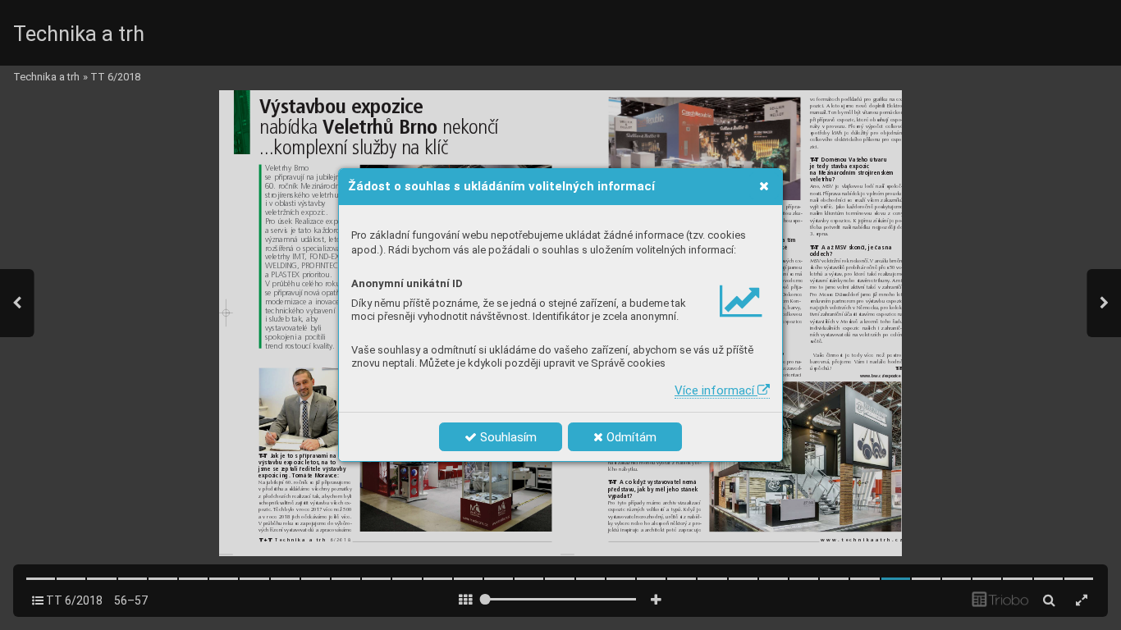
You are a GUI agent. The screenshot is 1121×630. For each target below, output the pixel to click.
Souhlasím (507, 437)
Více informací (716, 390)
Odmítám (630, 437)
